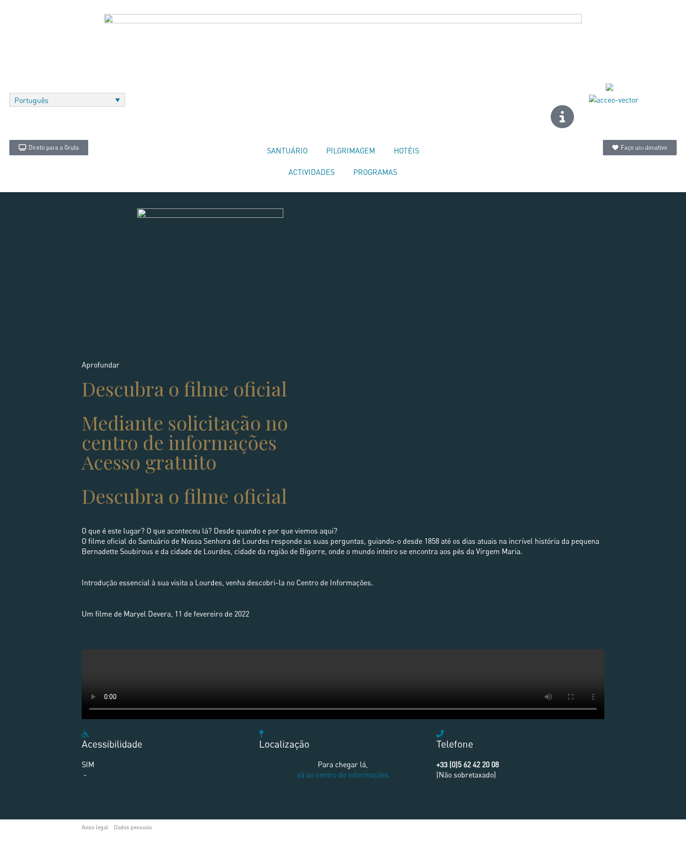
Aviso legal (95, 827)
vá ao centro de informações (343, 774)
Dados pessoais (133, 827)
